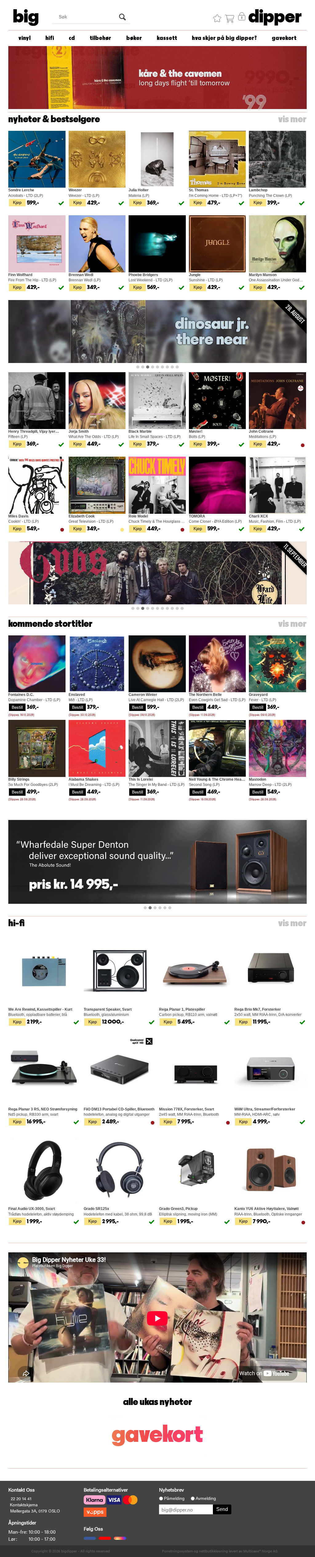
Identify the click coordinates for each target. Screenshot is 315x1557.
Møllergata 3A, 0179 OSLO (35, 1511)
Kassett (167, 38)
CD (72, 38)
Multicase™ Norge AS (260, 1551)
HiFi (50, 38)
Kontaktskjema (24, 1504)
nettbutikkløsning (213, 1551)
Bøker (134, 38)
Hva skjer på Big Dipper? (224, 38)
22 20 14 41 (21, 1498)
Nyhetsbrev (171, 1489)
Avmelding (206, 1498)
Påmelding (174, 1498)
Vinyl (24, 38)
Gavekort (284, 38)
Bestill (17, 707)
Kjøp (17, 202)
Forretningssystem (177, 1551)
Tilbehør (100, 38)
